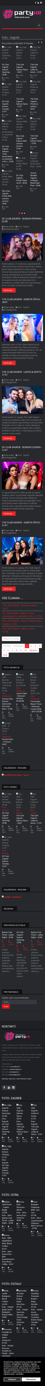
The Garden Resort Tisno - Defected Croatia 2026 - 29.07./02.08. (36, 706)
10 (25, 650)
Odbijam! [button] (12, 1379)
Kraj (5, 655)
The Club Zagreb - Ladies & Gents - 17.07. (36, 68)
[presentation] (38, 42)
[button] (19, 213)
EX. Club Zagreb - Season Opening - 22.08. (6, 69)
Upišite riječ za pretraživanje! (15, 998)
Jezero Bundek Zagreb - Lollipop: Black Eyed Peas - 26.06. (35, 179)
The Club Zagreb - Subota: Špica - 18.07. (22, 68)
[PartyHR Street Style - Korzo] (15, 775)
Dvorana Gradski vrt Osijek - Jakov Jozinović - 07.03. (8, 1353)
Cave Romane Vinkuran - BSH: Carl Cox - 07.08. (37, 1224)
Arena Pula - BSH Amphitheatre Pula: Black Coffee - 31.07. (8, 1259)
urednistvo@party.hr (15, 1069)
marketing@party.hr (15, 1074)
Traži (6, 1006)
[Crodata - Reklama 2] (12, 897)
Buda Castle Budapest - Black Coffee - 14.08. (8, 1313)
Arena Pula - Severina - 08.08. (22, 1217)
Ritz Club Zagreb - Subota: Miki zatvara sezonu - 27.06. (21, 142)
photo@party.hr (14, 1072)
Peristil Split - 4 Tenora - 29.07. (7, 741)
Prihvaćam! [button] (31, 1379)
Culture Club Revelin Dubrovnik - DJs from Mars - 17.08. (7, 703)
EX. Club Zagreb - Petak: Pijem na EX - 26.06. (21, 179)
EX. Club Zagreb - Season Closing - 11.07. (6, 106)
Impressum (12, 1078)
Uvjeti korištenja (21, 1078)
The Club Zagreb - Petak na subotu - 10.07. (34, 104)
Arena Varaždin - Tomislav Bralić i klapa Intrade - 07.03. (36, 1318)
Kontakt (29, 1078)
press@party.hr (15, 1066)
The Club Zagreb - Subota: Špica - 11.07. (22, 103)
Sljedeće (33, 650)
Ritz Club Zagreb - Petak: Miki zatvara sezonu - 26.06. (7, 197)
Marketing (5, 1078)
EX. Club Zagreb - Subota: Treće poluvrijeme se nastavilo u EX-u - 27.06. (8, 154)
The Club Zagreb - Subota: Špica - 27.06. (36, 139)
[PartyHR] (21, 14)
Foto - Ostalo (7, 1307)
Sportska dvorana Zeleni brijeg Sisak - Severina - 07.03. (22, 1318)
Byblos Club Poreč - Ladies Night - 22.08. (8, 934)
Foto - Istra (7, 1215)
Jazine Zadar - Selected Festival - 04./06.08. (21, 697)
